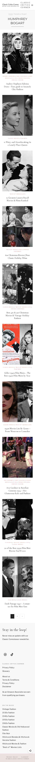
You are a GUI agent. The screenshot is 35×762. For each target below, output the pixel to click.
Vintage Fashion (17, 80)
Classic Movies (13, 138)
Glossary (6, 671)
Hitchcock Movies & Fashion (14, 744)
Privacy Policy (8, 668)
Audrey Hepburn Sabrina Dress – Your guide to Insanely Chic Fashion (17, 86)
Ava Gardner (8, 480)
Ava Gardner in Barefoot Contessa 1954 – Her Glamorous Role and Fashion (17, 491)
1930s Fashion (8, 713)
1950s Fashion (21, 76)
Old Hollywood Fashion (20, 78)
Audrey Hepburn (9, 76)
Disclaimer (6, 687)
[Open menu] (32, 5)
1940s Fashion (8, 716)
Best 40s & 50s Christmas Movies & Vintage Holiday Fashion (17, 315)
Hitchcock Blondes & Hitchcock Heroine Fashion (15, 738)
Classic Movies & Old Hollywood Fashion (15, 728)
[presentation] (17, 53)
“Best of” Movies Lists (11, 747)
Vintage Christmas (17, 309)
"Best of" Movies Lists (17, 194)
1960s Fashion (8, 723)
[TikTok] (12, 654)
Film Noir (23, 138)
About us (6, 676)
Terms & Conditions (10, 680)
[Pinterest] (5, 654)
